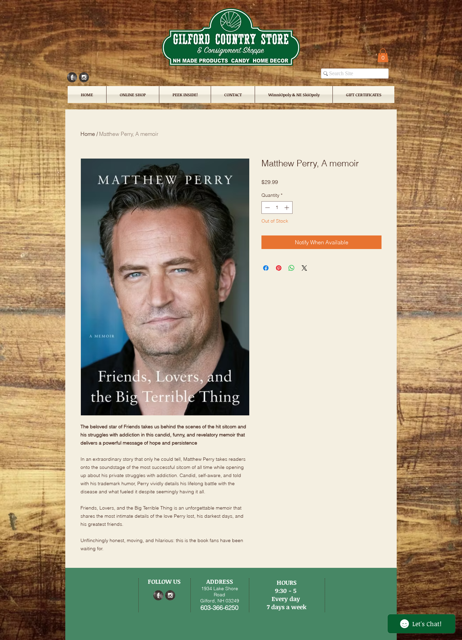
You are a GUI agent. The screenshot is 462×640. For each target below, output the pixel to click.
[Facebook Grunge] (72, 77)
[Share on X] (304, 268)
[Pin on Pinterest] (279, 268)
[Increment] (287, 207)
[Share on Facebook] (266, 268)
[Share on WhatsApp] (291, 268)
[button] (383, 55)
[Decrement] (266, 207)
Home (87, 133)
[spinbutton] (277, 207)
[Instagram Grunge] (84, 77)
